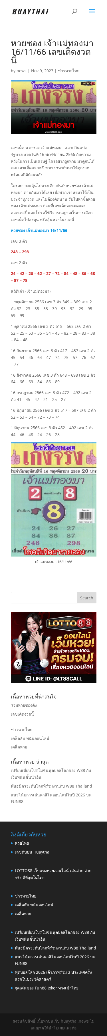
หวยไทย (22, 843)
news (22, 70)
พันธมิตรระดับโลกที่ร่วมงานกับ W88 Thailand (51, 786)
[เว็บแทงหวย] (53, 681)
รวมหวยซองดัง (24, 705)
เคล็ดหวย (19, 747)
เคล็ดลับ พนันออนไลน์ (30, 738)
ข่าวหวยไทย (68, 70)
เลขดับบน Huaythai (33, 852)
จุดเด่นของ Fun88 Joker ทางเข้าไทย (46, 988)
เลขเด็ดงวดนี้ (22, 714)
